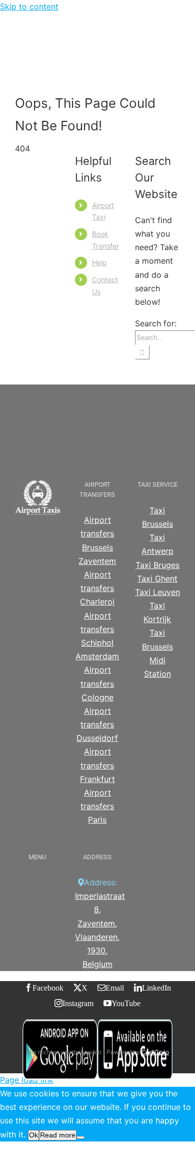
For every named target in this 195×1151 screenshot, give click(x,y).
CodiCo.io (155, 1052)
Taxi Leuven (157, 592)
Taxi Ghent (157, 578)
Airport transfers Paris (97, 806)
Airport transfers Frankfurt (97, 765)
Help (99, 262)
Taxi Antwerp (158, 544)
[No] (80, 1137)
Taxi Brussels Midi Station (157, 653)
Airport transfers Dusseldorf (97, 724)
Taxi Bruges (158, 565)
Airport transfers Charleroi (97, 588)
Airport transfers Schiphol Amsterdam (97, 636)
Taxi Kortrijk (157, 612)
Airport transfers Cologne (97, 683)
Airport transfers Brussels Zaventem (97, 540)
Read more (58, 1135)
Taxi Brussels (157, 517)
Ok (33, 1135)
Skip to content (29, 7)
